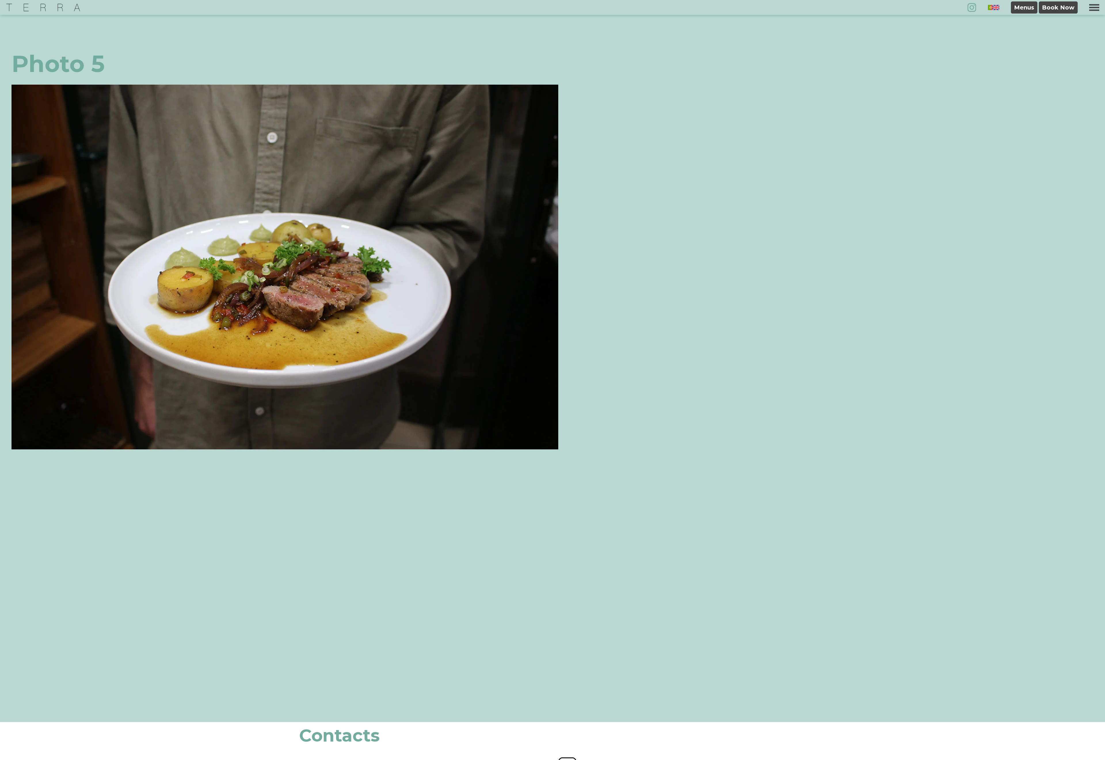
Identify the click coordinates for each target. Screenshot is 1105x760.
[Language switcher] (993, 7)
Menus (1024, 7)
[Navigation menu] (1094, 7)
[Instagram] (971, 7)
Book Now (1058, 7)
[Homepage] (43, 7)
